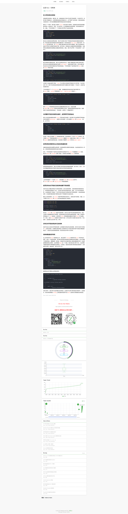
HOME (55, 1)
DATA (73, 1)
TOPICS (67, 1)
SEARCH (61, 1)
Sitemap (64, 512)
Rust (44, 10)
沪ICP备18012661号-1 (64, 510)
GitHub (68, 512)
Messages (60, 512)
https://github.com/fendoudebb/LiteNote (64, 306)
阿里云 (70, 510)
